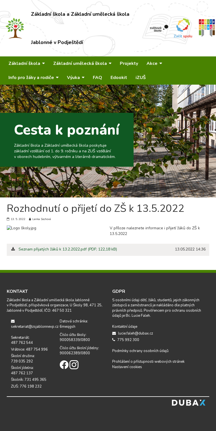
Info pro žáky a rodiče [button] (31, 77)
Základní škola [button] (24, 63)
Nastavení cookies (127, 367)
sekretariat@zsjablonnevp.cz (31, 326)
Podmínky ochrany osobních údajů (140, 350)
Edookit (119, 77)
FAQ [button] (97, 77)
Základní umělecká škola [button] (80, 63)
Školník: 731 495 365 (28, 379)
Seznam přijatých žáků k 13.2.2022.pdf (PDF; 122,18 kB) (68, 249)
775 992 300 (127, 339)
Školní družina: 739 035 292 (23, 358)
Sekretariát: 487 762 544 (22, 340)
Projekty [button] (129, 63)
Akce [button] (153, 63)
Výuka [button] (74, 77)
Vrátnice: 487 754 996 (29, 349)
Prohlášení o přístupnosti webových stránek (148, 361)
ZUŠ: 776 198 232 (26, 386)
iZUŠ (141, 77)
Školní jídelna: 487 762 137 (22, 370)
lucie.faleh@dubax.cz (135, 333)
